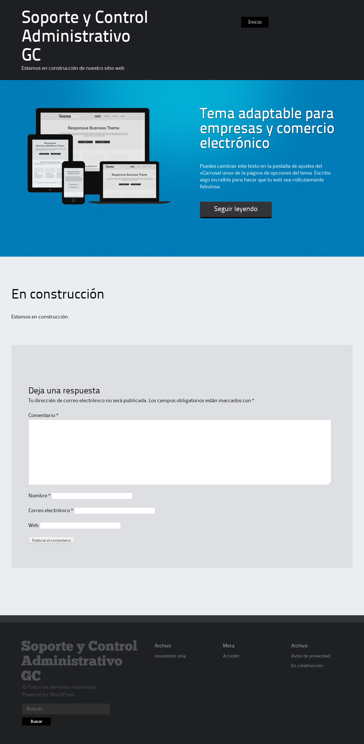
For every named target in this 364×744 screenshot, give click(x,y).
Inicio (255, 22)
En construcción (307, 666)
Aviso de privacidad (310, 656)
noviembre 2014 (170, 656)
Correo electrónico (50, 510)
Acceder (231, 656)
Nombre (39, 496)
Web (33, 525)
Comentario (43, 415)
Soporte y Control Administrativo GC (85, 37)
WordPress (62, 694)
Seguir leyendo (236, 209)
